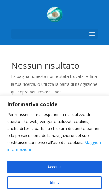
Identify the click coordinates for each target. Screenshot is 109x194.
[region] (54, 144)
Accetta (54, 167)
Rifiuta (54, 182)
